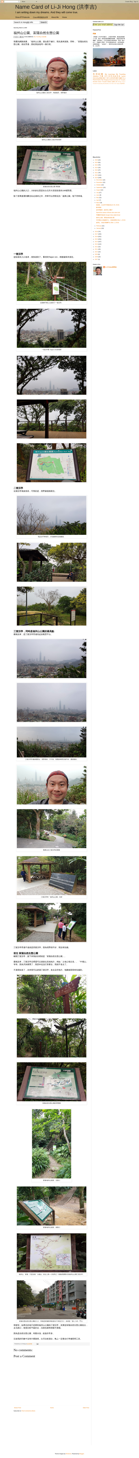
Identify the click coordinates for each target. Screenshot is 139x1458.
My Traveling (37, 36)
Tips (102, 80)
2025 (96, 162)
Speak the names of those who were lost (108, 212)
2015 (96, 239)
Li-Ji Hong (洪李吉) (111, 267)
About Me (55, 17)
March (98, 202)
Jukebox (96, 76)
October (98, 185)
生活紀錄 (43, 36)
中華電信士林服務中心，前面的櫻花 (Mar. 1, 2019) (110, 220)
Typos (118, 83)
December (99, 180)
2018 (96, 231)
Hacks (99, 80)
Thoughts (104, 81)
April (97, 200)
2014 (96, 241)
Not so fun (114, 83)
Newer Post (17, 1408)
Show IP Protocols (22, 17)
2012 (96, 246)
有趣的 (120, 78)
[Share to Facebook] (21, 37)
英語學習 (122, 83)
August (98, 190)
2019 (96, 177)
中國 (102, 76)
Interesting (96, 78)
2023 (96, 167)
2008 (96, 257)
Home (64, 17)
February (99, 226)
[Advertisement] (52, 1430)
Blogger (81, 1454)
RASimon (68, 1454)
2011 (96, 249)
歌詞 (113, 78)
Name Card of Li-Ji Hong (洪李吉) (56, 7)
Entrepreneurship (113, 79)
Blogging (106, 79)
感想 (116, 78)
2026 (96, 160)
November (99, 182)
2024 (96, 165)
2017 (96, 234)
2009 (96, 254)
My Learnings (110, 74)
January (98, 228)
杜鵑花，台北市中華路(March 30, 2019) (107, 205)
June (98, 195)
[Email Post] (37, 1343)
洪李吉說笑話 (114, 76)
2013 (96, 244)
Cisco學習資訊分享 (40, 17)
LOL (110, 83)
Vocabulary (100, 83)
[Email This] (14, 37)
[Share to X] (19, 37)
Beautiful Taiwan (97, 81)
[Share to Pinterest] (23, 37)
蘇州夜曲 (98, 207)
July (97, 192)
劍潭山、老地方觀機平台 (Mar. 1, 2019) (107, 222)
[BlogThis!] (17, 37)
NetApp (120, 81)
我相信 (109, 81)
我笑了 (104, 78)
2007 (96, 259)
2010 (96, 252)
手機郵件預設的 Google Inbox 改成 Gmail (108, 215)
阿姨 (94, 33)
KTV (106, 76)
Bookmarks (106, 83)
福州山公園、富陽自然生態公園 (105, 217)
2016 (96, 236)
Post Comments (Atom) (28, 1411)
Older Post (86, 1408)
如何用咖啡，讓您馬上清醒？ (104, 210)
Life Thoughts (121, 79)
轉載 (100, 78)
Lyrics (123, 76)
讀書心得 (114, 81)
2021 (96, 172)
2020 (96, 175)
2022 (96, 170)
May (97, 197)
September (99, 187)
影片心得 (109, 78)
